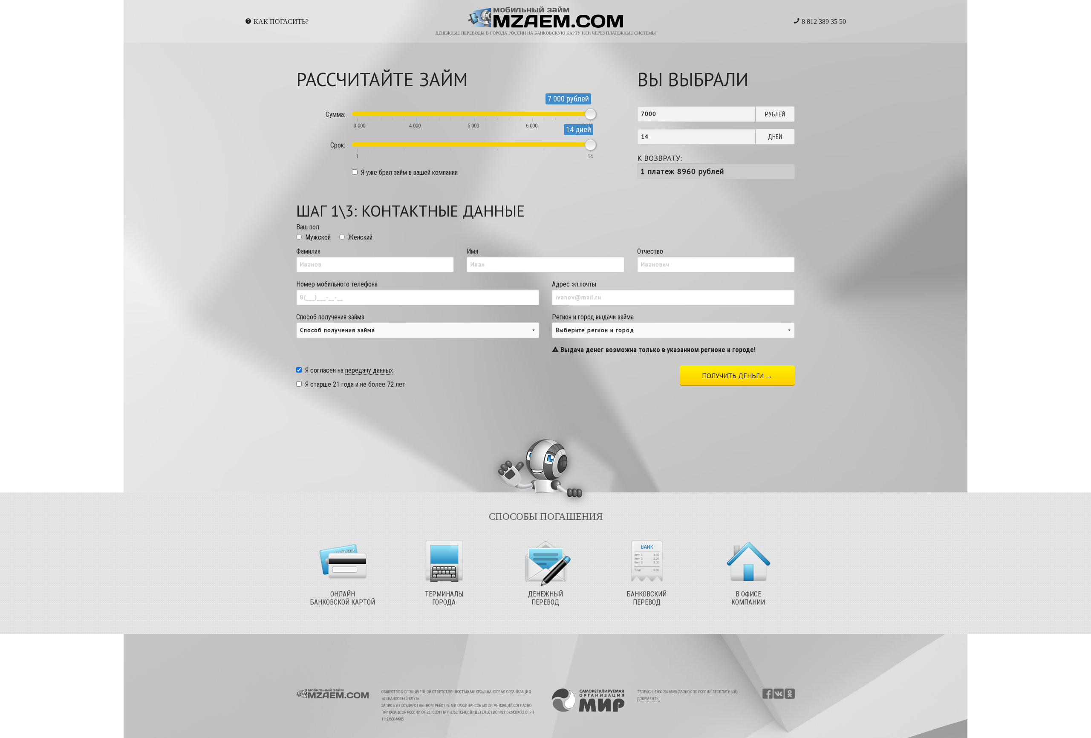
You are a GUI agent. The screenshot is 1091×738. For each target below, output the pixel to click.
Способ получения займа (330, 317)
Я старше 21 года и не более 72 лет (355, 384)
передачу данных (369, 370)
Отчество (650, 251)
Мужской (318, 237)
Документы (648, 699)
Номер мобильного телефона (337, 284)
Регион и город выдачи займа (654, 333)
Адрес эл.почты (574, 284)
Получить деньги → (737, 375)
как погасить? (281, 21)
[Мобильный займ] (545, 17)
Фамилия (308, 251)
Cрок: (337, 145)
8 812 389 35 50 (823, 21)
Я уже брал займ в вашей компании (409, 172)
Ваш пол (307, 227)
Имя (472, 251)
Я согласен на (349, 370)
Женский (360, 237)
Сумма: (335, 114)
